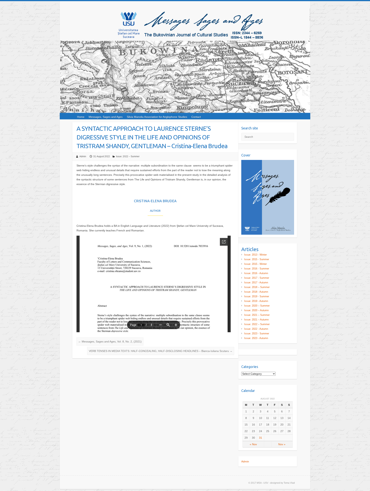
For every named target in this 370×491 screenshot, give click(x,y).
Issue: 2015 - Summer (256, 259)
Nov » (281, 444)
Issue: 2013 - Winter (255, 254)
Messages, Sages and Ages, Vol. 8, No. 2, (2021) (110, 341)
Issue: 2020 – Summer (257, 305)
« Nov (253, 444)
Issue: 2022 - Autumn (256, 328)
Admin (82, 156)
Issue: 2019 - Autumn (256, 301)
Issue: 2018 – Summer (257, 287)
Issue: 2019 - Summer (256, 296)
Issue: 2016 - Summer (256, 268)
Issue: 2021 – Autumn (256, 319)
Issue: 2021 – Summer (257, 314)
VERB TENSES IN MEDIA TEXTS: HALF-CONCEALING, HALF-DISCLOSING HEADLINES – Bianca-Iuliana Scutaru (160, 351)
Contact (196, 116)
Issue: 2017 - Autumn (256, 282)
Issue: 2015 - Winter (255, 263)
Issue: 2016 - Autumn (256, 273)
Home (80, 116)
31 (260, 437)
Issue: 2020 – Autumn (256, 310)
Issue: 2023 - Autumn (256, 338)
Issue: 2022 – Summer (128, 156)
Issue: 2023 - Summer (256, 333)
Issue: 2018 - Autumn (256, 291)
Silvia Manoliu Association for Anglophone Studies (157, 116)
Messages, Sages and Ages (106, 116)
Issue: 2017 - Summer (256, 277)
